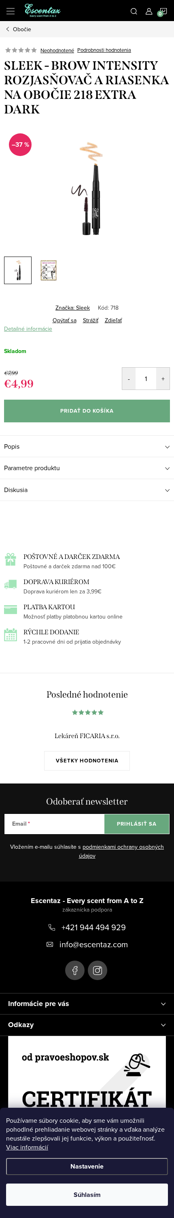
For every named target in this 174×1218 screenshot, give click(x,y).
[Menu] (10, 10)
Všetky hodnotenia (87, 760)
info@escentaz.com (93, 944)
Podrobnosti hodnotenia (104, 50)
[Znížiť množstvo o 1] (129, 379)
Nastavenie (87, 1166)
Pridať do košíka (87, 411)
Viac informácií (27, 1147)
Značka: (72, 308)
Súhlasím (87, 1194)
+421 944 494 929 (94, 927)
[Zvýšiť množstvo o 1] (163, 379)
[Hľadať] (134, 10)
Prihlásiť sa (137, 824)
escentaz (75, 970)
